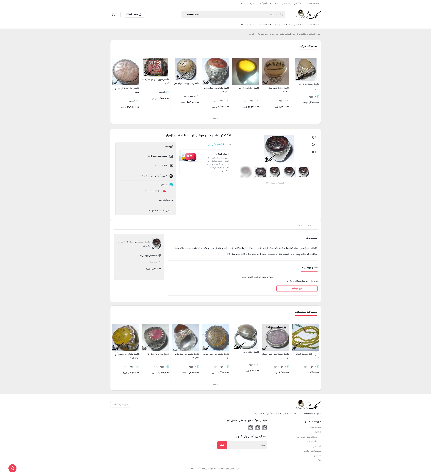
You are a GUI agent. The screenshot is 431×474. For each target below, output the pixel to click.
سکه (243, 3)
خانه (319, 34)
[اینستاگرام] (257, 427)
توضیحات (311, 225)
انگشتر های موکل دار (307, 437)
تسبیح (253, 3)
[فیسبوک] (264, 427)
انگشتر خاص (311, 441)
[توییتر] (250, 427)
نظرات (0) (298, 225)
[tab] (312, 225)
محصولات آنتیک (269, 3)
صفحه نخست (312, 3)
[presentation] (316, 89)
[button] (217, 118)
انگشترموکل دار (300, 34)
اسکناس (286, 3)
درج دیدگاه (297, 288)
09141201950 (309, 413)
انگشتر (297, 3)
